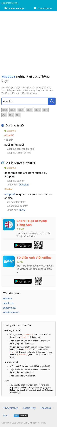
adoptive (7, 298)
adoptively (8, 303)
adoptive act (9, 308)
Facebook (45, 408)
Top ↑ (5, 415)
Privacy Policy (10, 408)
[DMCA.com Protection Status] (21, 416)
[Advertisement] (28, 42)
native (22, 210)
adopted (9, 194)
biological (24, 184)
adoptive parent (11, 312)
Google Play (29, 408)
